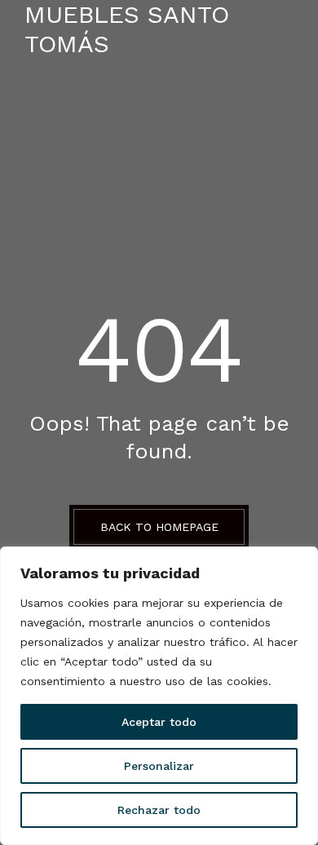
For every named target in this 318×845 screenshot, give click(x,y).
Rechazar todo (159, 809)
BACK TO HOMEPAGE (159, 526)
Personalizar (159, 765)
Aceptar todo (159, 721)
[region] (159, 695)
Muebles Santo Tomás (126, 29)
